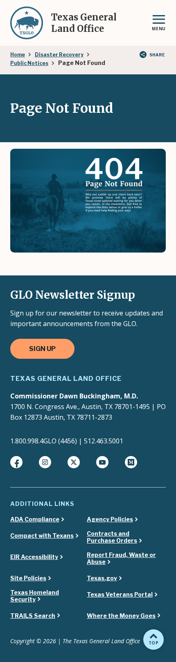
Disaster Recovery (59, 54)
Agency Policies (110, 519)
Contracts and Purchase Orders (112, 537)
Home (17, 54)
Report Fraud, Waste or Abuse (121, 558)
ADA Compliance (34, 519)
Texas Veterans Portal (120, 594)
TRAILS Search (32, 616)
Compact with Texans (42, 535)
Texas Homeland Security (34, 596)
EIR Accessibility (34, 557)
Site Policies (28, 578)
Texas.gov (102, 578)
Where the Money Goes (121, 616)
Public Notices (29, 63)
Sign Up (42, 349)
